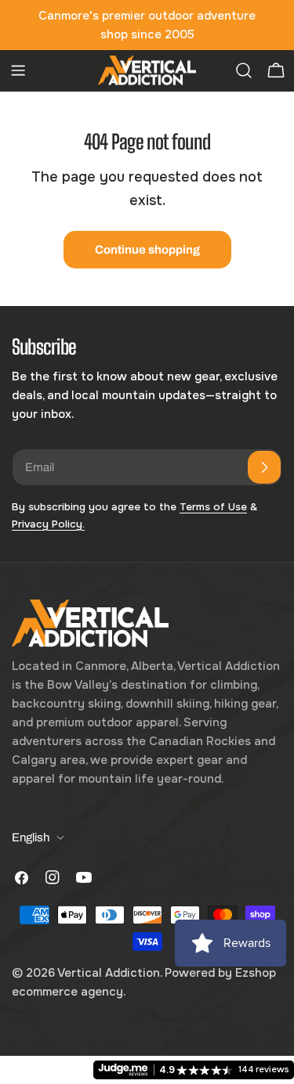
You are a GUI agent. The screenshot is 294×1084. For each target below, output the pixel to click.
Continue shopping (147, 249)
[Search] (244, 70)
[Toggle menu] (18, 70)
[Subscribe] (264, 467)
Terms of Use (213, 506)
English (30, 837)
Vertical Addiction (108, 973)
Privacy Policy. (48, 524)
